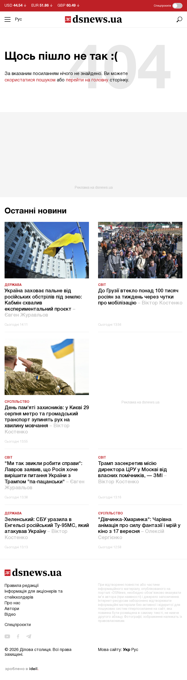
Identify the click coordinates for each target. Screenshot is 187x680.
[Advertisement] (93, 151)
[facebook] (18, 637)
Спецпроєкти (18, 625)
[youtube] (7, 637)
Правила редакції (22, 586)
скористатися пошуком (30, 80)
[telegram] (28, 637)
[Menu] (7, 19)
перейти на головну (87, 80)
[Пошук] (179, 19)
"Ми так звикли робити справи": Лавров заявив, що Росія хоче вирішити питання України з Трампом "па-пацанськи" (44, 475)
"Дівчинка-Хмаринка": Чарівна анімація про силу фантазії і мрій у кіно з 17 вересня (139, 528)
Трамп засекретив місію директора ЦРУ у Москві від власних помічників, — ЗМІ (132, 472)
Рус (18, 20)
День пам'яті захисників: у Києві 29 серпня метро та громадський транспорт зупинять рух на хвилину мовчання (47, 420)
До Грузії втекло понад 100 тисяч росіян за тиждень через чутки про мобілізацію (140, 297)
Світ (102, 285)
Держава (13, 285)
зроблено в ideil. (22, 669)
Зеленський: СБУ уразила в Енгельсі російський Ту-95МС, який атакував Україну (47, 528)
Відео (10, 615)
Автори (12, 609)
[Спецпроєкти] (177, 5)
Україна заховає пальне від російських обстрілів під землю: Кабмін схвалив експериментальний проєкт (43, 303)
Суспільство (17, 401)
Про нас (12, 603)
